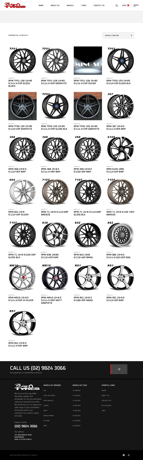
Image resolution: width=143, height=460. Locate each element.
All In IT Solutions (32, 455)
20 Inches (77, 415)
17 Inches (77, 400)
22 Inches (77, 425)
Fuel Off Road (49, 395)
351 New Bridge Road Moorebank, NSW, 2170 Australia (23, 437)
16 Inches (77, 395)
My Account (107, 405)
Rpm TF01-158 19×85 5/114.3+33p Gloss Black (20, 83)
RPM (45, 425)
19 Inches (77, 410)
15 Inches (77, 390)
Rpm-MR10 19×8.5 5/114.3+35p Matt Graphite (51, 300)
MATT (46, 410)
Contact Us (106, 400)
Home (104, 390)
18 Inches (77, 405)
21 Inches (77, 420)
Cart (104, 410)
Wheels (11, 78)
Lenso (46, 405)
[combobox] (118, 35)
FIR (45, 390)
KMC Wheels (49, 400)
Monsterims (49, 415)
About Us (105, 395)
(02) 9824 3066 (26, 426)
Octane (47, 420)
